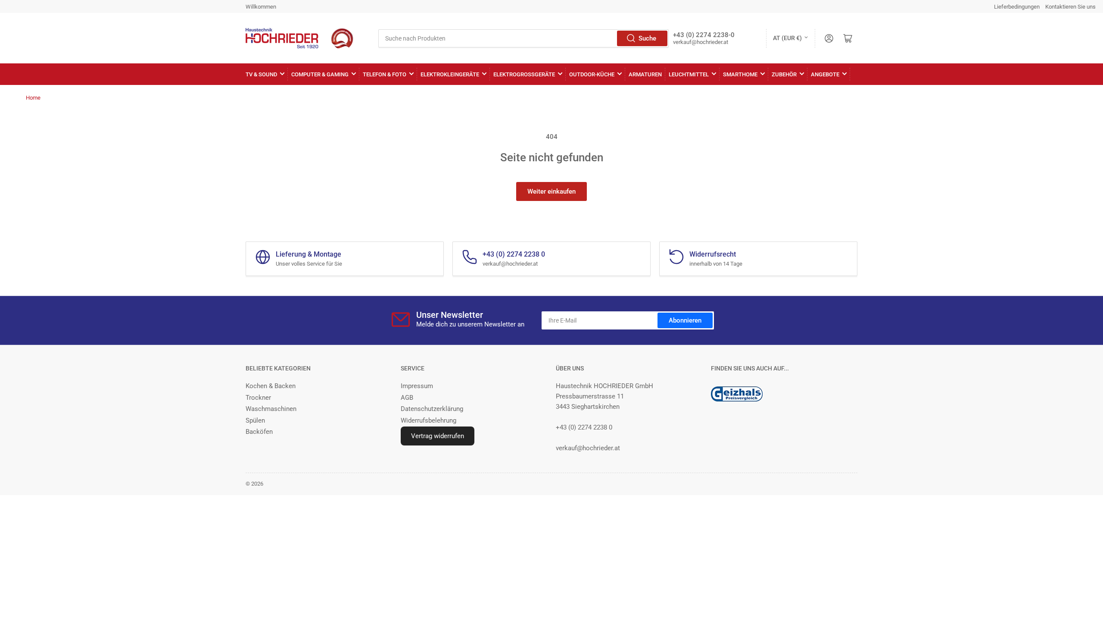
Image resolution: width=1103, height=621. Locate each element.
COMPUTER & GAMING (320, 74)
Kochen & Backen (271, 386)
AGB (407, 397)
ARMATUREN (645, 74)
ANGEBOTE (825, 74)
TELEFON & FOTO (384, 74)
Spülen (255, 420)
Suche (647, 38)
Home (33, 97)
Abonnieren (685, 320)
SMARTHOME (740, 74)
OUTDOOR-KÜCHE (591, 74)
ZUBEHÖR (784, 74)
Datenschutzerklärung (432, 409)
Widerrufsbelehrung (428, 420)
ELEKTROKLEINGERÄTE (450, 74)
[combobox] (523, 38)
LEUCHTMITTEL (689, 74)
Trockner (258, 397)
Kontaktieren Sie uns (1070, 6)
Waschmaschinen (271, 409)
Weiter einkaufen (551, 191)
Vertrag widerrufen (437, 436)
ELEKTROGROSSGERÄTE (524, 74)
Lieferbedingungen (1017, 6)
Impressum (417, 386)
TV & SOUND (261, 74)
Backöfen (259, 432)
